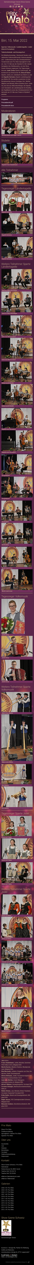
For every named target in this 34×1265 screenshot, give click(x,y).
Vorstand (4, 1152)
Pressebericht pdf (7, 102)
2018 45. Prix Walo (7, 1196)
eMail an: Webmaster (8, 1178)
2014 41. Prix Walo (7, 1205)
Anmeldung (4, 1150)
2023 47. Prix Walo (7, 1192)
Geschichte (4, 1144)
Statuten (4, 1148)
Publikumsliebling (7, 1131)
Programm (4, 99)
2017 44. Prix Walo (7, 1199)
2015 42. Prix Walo (7, 1203)
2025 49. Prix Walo (7, 1190)
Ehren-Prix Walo (6, 1129)
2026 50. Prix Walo (7, 1188)
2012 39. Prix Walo (7, 1209)
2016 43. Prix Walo (7, 1201)
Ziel (2, 1146)
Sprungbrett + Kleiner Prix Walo (11, 1133)
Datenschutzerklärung (8, 1154)
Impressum (5, 1156)
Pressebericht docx (7, 105)
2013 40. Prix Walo (7, 1207)
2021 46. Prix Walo (7, 1194)
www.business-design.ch (9, 1252)
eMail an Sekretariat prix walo (10, 1176)
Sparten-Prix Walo (7, 1136)
